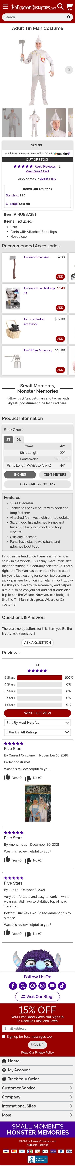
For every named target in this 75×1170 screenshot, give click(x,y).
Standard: (12, 195)
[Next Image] (69, 70)
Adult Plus (48, 179)
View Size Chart (37, 171)
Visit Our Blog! (39, 996)
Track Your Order (23, 1079)
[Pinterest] (33, 986)
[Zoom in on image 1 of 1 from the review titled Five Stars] (38, 803)
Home (14, 1061)
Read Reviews (45, 166)
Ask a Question (37, 642)
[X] (23, 986)
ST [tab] (8, 440)
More (6, 1115)
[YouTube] (52, 986)
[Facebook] (13, 986)
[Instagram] (42, 986)
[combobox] (33, 17)
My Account (19, 1070)
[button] (70, 6)
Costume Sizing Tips (37, 484)
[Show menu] (5, 7)
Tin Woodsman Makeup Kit (39, 291)
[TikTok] (62, 986)
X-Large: (12, 203)
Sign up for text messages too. (29, 1037)
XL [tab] (19, 440)
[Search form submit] (69, 17)
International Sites (19, 1106)
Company (11, 1097)
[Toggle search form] (60, 6)
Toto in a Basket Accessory (34, 322)
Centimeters (55, 474)
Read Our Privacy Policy (37, 1052)
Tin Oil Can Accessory (38, 350)
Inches (20, 474)
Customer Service (19, 1088)
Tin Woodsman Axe (36, 257)
